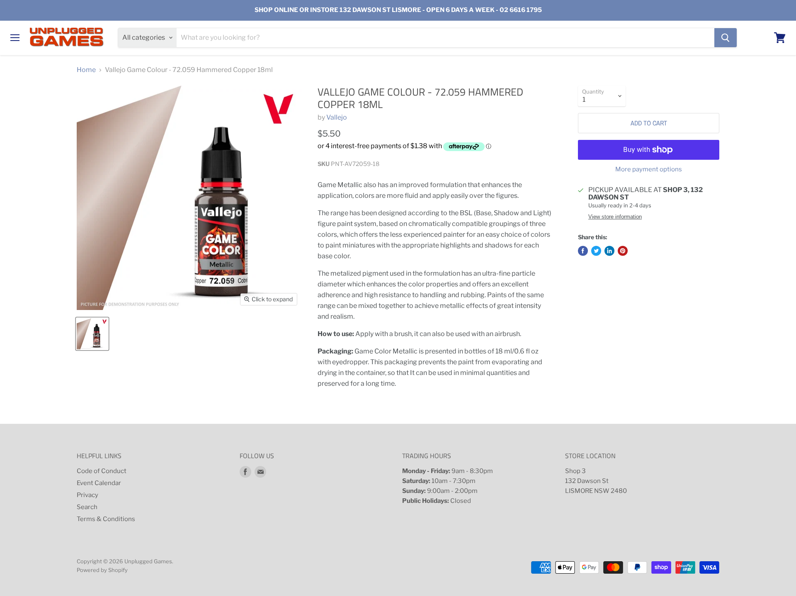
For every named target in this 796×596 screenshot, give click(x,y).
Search (87, 507)
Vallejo (336, 117)
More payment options (648, 169)
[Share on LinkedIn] (609, 251)
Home (86, 70)
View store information (615, 217)
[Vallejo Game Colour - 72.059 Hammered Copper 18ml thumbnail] (92, 333)
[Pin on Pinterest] (623, 251)
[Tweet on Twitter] (596, 251)
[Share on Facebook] (583, 251)
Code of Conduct (101, 471)
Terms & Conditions (106, 519)
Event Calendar (99, 483)
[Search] (725, 37)
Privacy (87, 495)
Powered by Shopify (102, 570)
